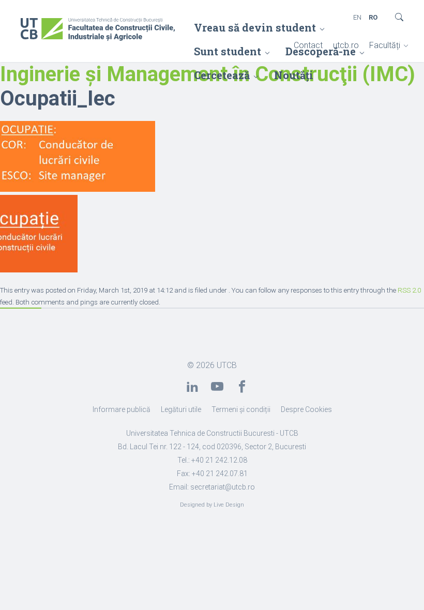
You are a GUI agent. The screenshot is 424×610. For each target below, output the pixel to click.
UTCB (227, 365)
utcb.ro (346, 45)
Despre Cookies (306, 409)
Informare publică (121, 409)
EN (357, 17)
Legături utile (181, 409)
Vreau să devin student (255, 27)
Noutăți (293, 75)
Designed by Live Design (212, 504)
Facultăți (384, 45)
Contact (308, 45)
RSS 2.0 (409, 290)
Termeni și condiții (240, 409)
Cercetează (222, 75)
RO (373, 17)
